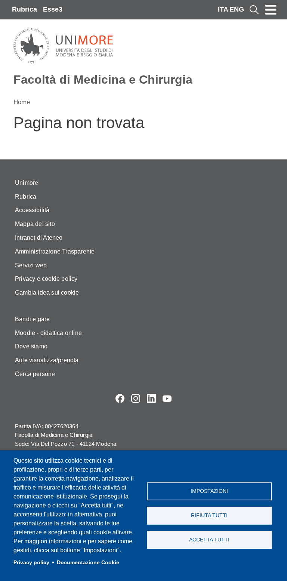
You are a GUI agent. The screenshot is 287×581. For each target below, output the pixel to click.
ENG (236, 9)
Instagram (136, 398)
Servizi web (31, 265)
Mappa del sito (35, 224)
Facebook (120, 398)
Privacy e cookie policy (46, 279)
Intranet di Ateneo (39, 237)
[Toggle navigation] (271, 10)
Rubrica (24, 9)
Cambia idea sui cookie (47, 292)
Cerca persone (35, 374)
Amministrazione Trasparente (55, 251)
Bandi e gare (32, 319)
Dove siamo (31, 346)
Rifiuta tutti (209, 515)
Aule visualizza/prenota (47, 360)
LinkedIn (151, 398)
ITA (223, 9)
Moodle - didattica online (48, 333)
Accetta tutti (209, 540)
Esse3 (52, 9)
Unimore (26, 183)
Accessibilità (32, 210)
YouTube (167, 398)
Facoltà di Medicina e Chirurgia (102, 79)
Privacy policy (31, 562)
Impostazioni (209, 491)
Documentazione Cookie (88, 562)
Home (21, 102)
